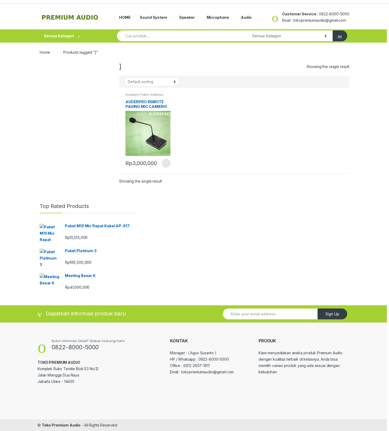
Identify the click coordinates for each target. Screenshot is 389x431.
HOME (124, 17)
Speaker (187, 17)
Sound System (153, 17)
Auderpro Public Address (144, 95)
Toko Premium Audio (61, 425)
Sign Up (332, 314)
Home (45, 52)
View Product (165, 163)
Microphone (218, 17)
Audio (246, 17)
